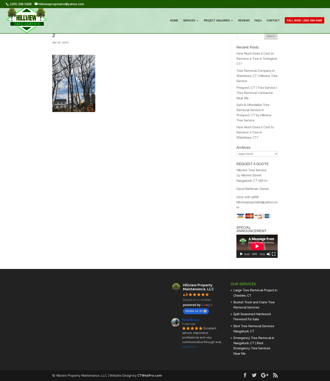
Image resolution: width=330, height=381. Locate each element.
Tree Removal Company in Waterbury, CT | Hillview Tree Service (257, 76)
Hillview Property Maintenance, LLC (198, 287)
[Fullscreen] (274, 254)
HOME (174, 20)
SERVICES (189, 20)
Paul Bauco (191, 320)
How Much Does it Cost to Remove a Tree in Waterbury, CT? (255, 132)
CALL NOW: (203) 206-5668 (304, 20)
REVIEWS (244, 20)
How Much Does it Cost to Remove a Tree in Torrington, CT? (257, 59)
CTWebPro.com (149, 375)
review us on (194, 311)
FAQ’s (258, 20)
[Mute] (268, 254)
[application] (257, 246)
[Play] (241, 254)
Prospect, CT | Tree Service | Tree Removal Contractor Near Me (256, 93)
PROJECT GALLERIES (217, 20)
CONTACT (273, 20)
